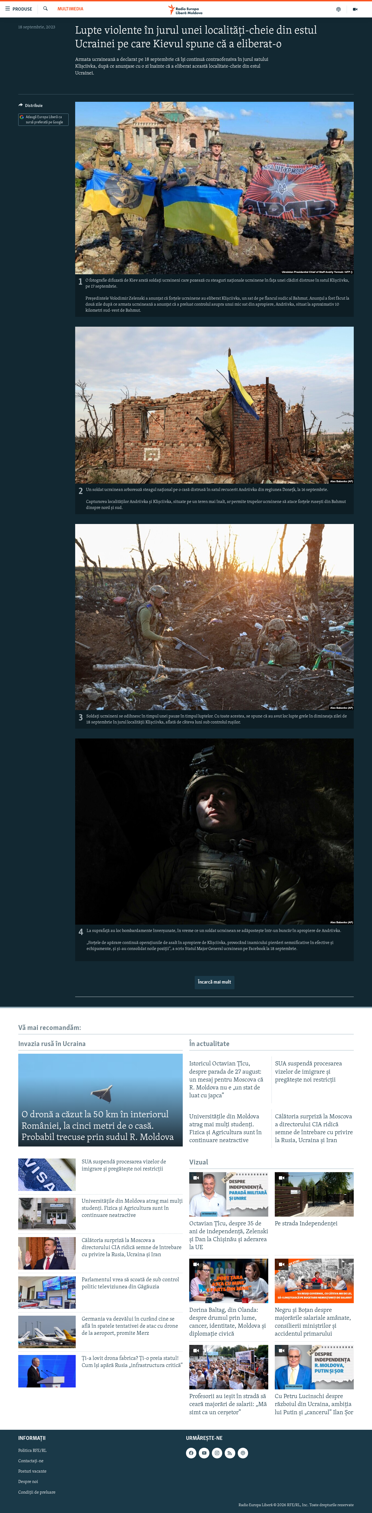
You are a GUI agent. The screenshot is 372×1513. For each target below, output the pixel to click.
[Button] (30, 107)
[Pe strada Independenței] (314, 1194)
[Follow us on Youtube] (204, 1453)
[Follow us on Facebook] (191, 1453)
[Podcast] (338, 9)
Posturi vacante (32, 1471)
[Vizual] (355, 9)
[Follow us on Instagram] (217, 1453)
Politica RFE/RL (32, 1451)
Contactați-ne (31, 1461)
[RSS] (230, 1453)
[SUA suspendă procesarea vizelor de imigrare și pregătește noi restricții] (47, 1174)
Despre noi (28, 1482)
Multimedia (70, 9)
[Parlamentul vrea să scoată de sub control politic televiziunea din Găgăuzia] (47, 1292)
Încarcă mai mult (214, 982)
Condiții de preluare (37, 1492)
